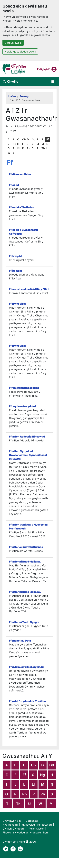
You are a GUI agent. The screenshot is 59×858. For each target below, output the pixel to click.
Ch (24, 139)
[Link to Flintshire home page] (14, 69)
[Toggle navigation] (52, 81)
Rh (28, 148)
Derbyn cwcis (13, 42)
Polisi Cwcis (36, 828)
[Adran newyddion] (20, 848)
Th (43, 148)
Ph (24, 794)
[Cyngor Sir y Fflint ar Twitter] (6, 848)
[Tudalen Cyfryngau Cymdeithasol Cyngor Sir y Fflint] (13, 848)
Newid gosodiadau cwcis (20, 51)
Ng (42, 775)
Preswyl (24, 96)
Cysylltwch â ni (11, 820)
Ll (38, 143)
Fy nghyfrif (43, 69)
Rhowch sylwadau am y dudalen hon (25, 832)
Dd (51, 765)
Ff (47, 139)
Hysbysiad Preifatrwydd (37, 824)
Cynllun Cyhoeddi (13, 828)
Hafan (12, 96)
